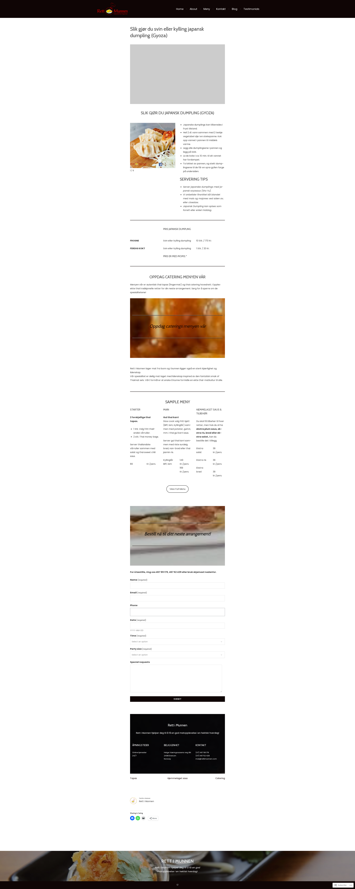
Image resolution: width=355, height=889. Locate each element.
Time (138, 635)
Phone (133, 605)
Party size (141, 648)
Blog (234, 9)
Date (138, 620)
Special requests (140, 662)
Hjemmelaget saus (177, 778)
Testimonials (251, 9)
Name (138, 579)
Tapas (133, 778)
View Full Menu (177, 489)
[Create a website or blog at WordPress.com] (177, 885)
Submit (178, 699)
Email (138, 592)
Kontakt (221, 9)
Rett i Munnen (177, 861)
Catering (220, 778)
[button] (173, 144)
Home (179, 9)
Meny (206, 9)
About (193, 9)
